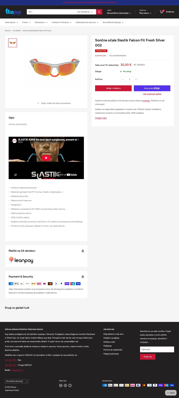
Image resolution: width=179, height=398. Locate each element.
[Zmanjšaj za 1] (123, 79)
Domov (7, 31)
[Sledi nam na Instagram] (65, 385)
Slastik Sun (100, 56)
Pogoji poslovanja (111, 354)
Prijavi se (148, 357)
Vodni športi (10, 22)
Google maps (101, 118)
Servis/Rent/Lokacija (112, 22)
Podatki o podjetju (111, 338)
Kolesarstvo (40, 22)
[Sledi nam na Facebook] (60, 385)
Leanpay (146, 100)
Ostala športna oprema (86, 22)
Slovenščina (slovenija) (14, 381)
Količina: (99, 79)
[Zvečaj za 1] (136, 79)
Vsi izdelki (16, 31)
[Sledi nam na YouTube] (70, 385)
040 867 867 (10, 365)
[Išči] (99, 11)
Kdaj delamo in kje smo (113, 334)
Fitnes (25, 22)
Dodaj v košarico (113, 88)
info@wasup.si (16, 370)
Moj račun (144, 13)
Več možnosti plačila (152, 94)
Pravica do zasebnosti (113, 350)
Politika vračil (109, 342)
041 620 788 (10, 360)
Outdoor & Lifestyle (60, 22)
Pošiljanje (108, 346)
